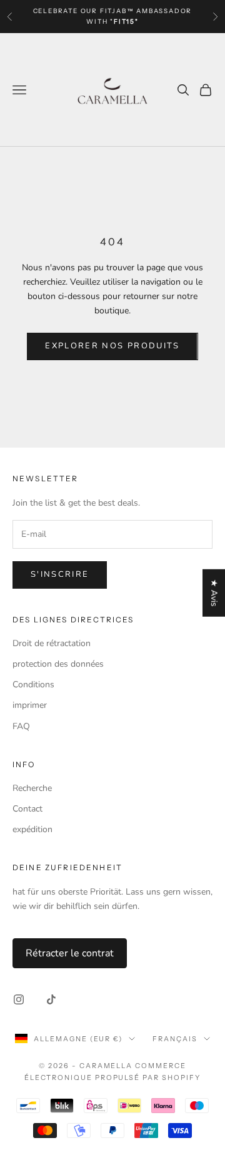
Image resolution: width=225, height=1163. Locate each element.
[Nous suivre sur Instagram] (18, 999)
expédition (32, 829)
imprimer (29, 705)
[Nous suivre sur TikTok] (51, 999)
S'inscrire (60, 574)
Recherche (32, 788)
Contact (27, 809)
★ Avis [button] (214, 592)
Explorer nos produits (112, 345)
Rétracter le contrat (70, 953)
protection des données (58, 664)
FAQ (21, 726)
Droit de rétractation (51, 643)
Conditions (33, 684)
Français (175, 1038)
